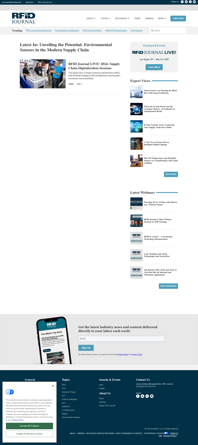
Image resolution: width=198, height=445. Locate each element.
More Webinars (168, 286)
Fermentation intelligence (67, 30)
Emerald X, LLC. (157, 429)
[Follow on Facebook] (182, 1)
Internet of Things (68, 392)
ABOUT (73, 433)
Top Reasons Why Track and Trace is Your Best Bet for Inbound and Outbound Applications (160, 272)
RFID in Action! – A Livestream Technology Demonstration (158, 237)
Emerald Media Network (11, 2)
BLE (63, 396)
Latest (89, 18)
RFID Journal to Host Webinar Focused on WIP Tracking (157, 220)
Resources (121, 18)
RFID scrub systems (92, 30)
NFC (63, 403)
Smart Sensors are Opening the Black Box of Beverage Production (160, 91)
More (161, 18)
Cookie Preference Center (29, 434)
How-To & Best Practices (71, 417)
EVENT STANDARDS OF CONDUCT (129, 433)
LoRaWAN (66, 407)
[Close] (53, 386)
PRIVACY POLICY (170, 436)
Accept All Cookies (29, 426)
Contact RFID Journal (107, 406)
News (71, 84)
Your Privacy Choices (154, 433)
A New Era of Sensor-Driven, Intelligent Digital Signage (157, 143)
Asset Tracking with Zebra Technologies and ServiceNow (157, 255)
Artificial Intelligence (69, 399)
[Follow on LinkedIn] (186, 1)
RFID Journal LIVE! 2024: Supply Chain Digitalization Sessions (94, 65)
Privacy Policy (17, 420)
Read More (171, 174)
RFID (64, 385)
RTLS (64, 389)
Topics (104, 18)
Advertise (29, 2)
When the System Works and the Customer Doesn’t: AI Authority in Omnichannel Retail (159, 109)
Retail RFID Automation (116, 30)
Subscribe (178, 18)
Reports (65, 414)
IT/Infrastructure (68, 410)
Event (137, 18)
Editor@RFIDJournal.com (146, 386)
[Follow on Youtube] (194, 1)
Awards (149, 18)
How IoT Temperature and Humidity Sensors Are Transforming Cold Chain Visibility (161, 160)
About (101, 398)
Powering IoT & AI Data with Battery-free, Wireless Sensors (161, 203)
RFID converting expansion (38, 30)
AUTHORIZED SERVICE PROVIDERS (100, 433)
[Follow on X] (190, 1)
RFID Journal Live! (45, 2)
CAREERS (81, 433)
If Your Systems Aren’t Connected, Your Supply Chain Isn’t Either (159, 126)
